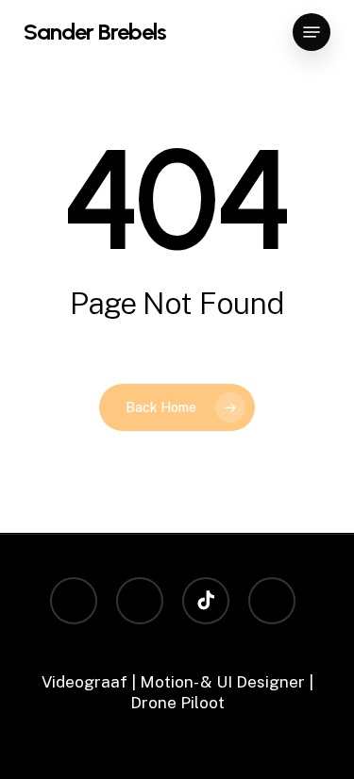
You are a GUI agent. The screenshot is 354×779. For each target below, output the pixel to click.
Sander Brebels (95, 32)
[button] (311, 32)
